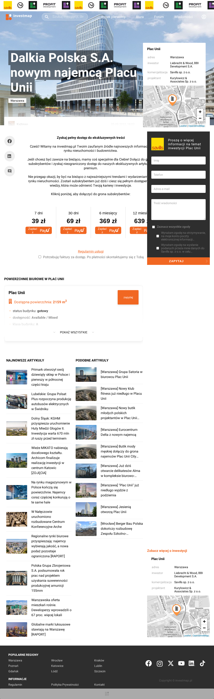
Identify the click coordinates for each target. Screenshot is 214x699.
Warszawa (177, 57)
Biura (140, 17)
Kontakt (99, 684)
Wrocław (57, 660)
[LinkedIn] (192, 664)
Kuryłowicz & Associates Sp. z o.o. (183, 79)
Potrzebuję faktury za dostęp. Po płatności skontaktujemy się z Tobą (93, 257)
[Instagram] (159, 664)
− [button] (200, 118)
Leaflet (183, 125)
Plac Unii (153, 49)
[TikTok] (202, 664)
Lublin (98, 665)
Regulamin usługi (91, 251)
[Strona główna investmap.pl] (18, 17)
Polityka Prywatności (65, 684)
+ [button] (200, 111)
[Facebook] (148, 664)
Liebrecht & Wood (181, 63)
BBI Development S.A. (184, 64)
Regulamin (15, 684)
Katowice (57, 665)
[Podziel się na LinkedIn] (9, 156)
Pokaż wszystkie (73, 332)
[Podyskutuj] (10, 171)
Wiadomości (183, 17)
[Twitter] (171, 664)
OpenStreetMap (197, 125)
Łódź (54, 671)
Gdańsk (13, 671)
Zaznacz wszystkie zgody (173, 226)
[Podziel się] (10, 141)
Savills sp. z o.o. (180, 72)
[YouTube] (181, 664)
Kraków (99, 660)
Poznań (13, 665)
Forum (159, 17)
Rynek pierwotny (113, 17)
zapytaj (128, 297)
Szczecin (100, 671)
